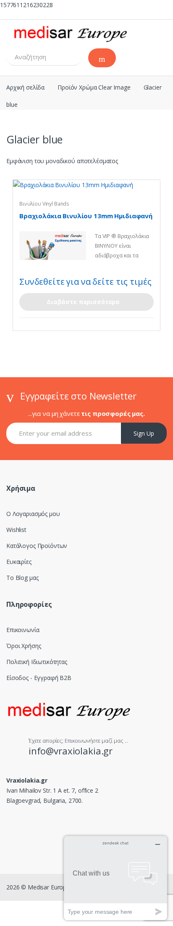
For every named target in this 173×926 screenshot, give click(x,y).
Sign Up (144, 433)
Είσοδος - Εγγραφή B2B (38, 678)
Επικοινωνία (22, 630)
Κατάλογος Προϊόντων (36, 546)
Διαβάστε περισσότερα (83, 302)
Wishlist (16, 530)
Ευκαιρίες (18, 562)
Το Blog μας (22, 578)
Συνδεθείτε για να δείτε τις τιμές (85, 281)
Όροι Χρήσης (23, 646)
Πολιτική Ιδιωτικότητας (36, 662)
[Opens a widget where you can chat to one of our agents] (115, 878)
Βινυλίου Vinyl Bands (44, 203)
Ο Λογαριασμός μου (33, 514)
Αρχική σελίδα (25, 87)
